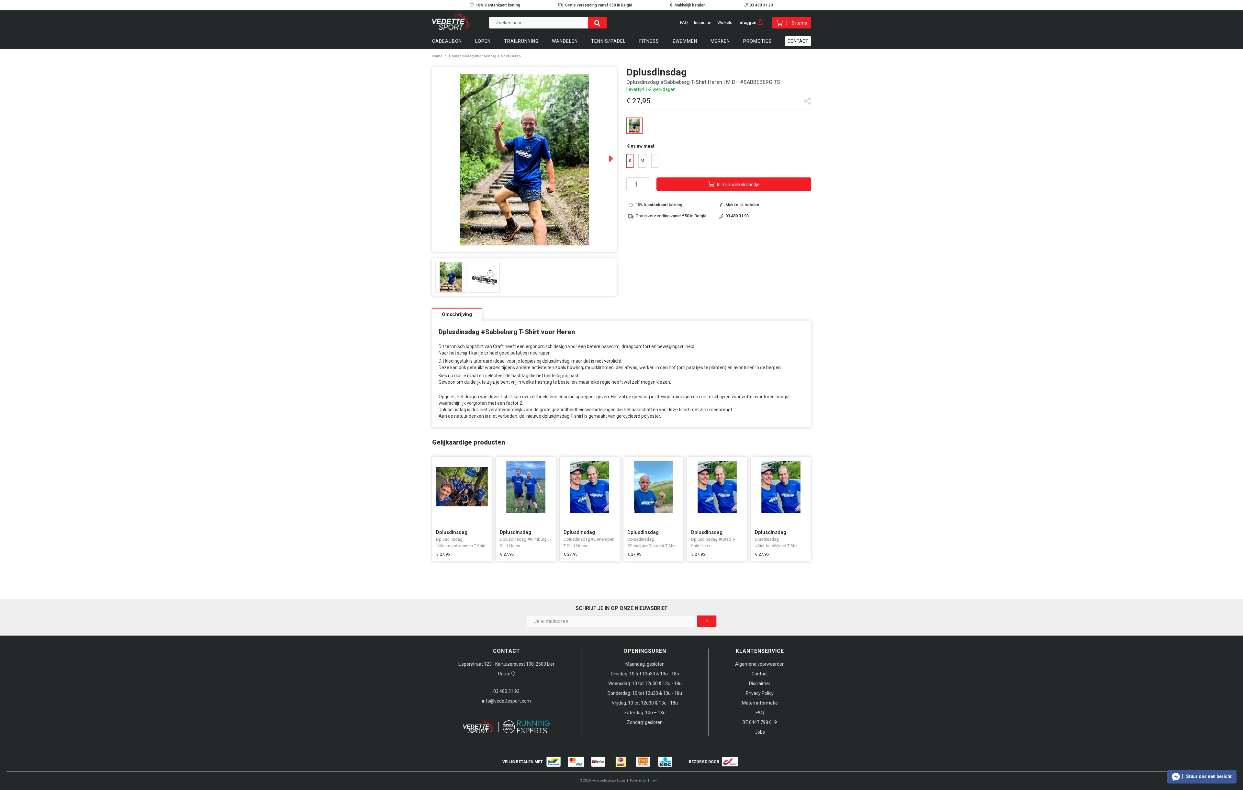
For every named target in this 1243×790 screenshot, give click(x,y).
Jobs (760, 732)
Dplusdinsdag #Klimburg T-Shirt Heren (525, 542)
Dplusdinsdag (451, 532)
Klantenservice (760, 651)
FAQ (684, 22)
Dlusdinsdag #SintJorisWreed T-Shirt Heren (777, 546)
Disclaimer (759, 683)
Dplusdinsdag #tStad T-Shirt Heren (713, 542)
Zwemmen (684, 41)
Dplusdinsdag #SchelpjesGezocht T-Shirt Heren (652, 546)
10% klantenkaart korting (498, 5)
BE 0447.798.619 (760, 722)
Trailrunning (521, 41)
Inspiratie (702, 22)
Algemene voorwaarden (760, 664)
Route (504, 673)
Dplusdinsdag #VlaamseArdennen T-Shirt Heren (461, 546)
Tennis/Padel (608, 41)
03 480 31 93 (761, 5)
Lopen (483, 41)
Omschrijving (457, 314)
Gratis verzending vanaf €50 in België (598, 5)
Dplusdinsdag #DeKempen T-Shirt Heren (589, 542)
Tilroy (652, 780)
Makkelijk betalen (690, 5)
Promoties (757, 41)
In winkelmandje (738, 184)
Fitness (649, 41)
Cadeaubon (447, 41)
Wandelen (565, 41)
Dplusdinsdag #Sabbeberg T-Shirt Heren (485, 56)
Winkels (724, 22)
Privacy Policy (760, 693)
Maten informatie (760, 702)
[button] (1202, 777)
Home (437, 56)
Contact (798, 41)
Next (605, 156)
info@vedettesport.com (506, 701)
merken (720, 41)
